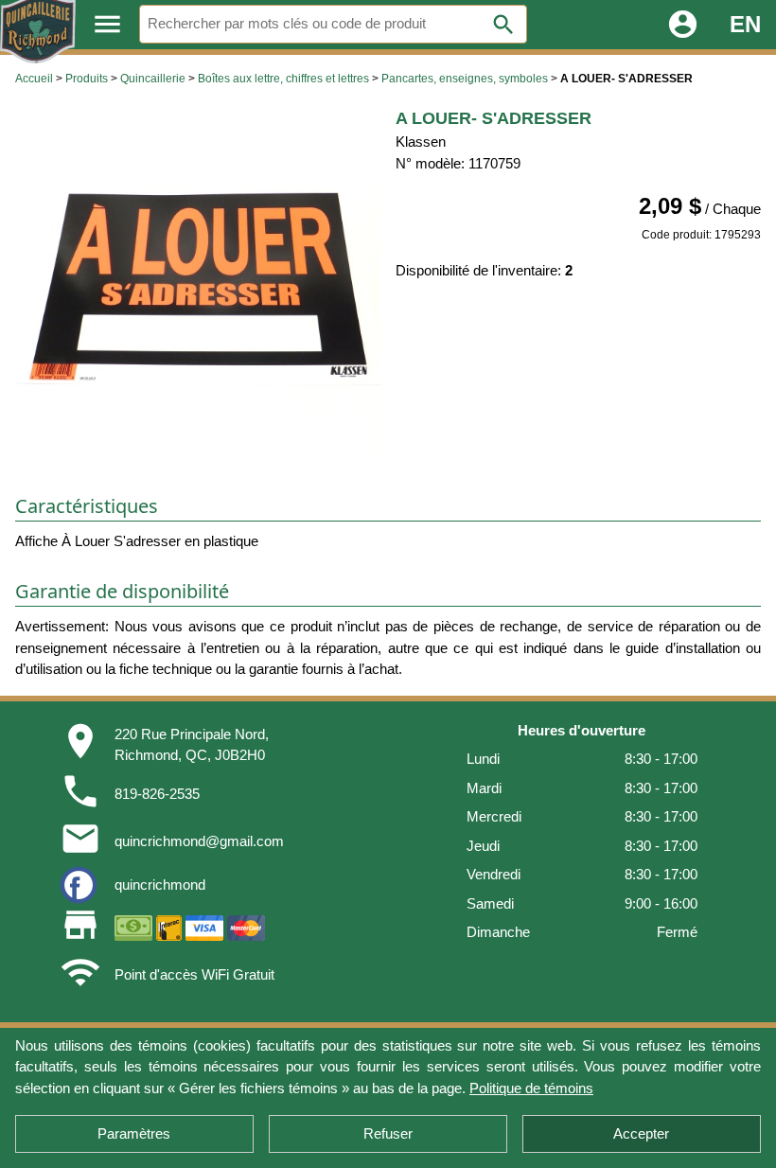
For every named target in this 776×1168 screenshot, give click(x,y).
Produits (86, 78)
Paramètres (133, 1133)
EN (745, 24)
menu (107, 24)
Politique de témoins (531, 1088)
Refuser (388, 1133)
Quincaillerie (152, 78)
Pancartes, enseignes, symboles (464, 78)
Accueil (34, 78)
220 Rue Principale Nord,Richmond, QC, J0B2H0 (192, 745)
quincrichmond (160, 884)
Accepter (641, 1133)
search (503, 24)
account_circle (682, 24)
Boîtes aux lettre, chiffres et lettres (283, 78)
